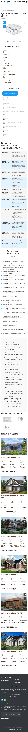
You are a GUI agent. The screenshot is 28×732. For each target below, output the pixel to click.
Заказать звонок (13, 696)
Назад (3, 18)
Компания (18, 679)
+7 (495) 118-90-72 (17, 1)
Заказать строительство (10, 93)
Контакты (17, 682)
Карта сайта (5, 718)
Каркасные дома (6, 677)
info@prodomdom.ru (15, 703)
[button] (7, 41)
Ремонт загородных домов (14, 729)
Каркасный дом (9, 74)
